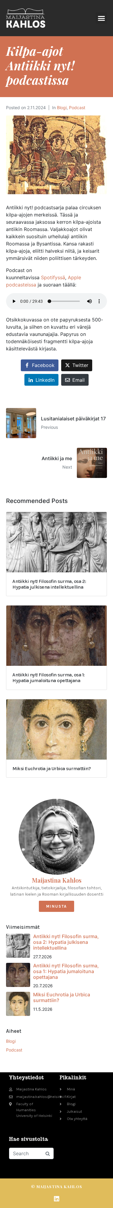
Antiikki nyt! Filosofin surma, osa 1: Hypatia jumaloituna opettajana (66, 971)
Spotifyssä (52, 277)
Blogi (62, 107)
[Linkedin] (57, 1199)
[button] (101, 18)
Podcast (77, 107)
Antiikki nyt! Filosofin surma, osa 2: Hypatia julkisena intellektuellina (66, 942)
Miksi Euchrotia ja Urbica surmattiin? (61, 997)
